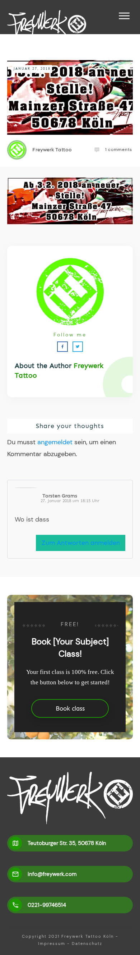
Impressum (51, 943)
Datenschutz (87, 943)
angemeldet (55, 442)
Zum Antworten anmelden (80, 543)
